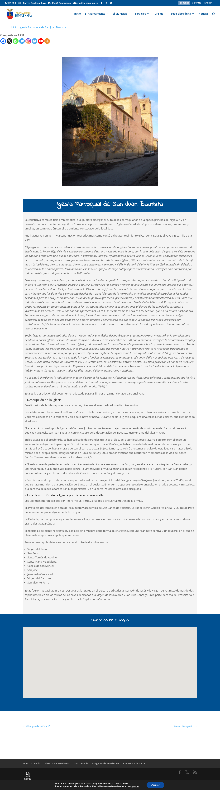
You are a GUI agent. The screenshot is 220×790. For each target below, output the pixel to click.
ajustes (135, 786)
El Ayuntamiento (95, 14)
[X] (9, 41)
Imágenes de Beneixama (105, 763)
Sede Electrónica (181, 14)
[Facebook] (3, 41)
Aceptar (155, 784)
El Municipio (120, 14)
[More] (47, 41)
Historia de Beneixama (57, 763)
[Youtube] (41, 41)
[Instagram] (28, 41)
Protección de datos (134, 763)
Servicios (140, 14)
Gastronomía (81, 763)
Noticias (203, 14)
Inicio (77, 14)
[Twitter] (34, 41)
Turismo (158, 14)
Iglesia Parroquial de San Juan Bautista (42, 27)
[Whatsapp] (16, 41)
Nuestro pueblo (31, 763)
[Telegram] (22, 41)
